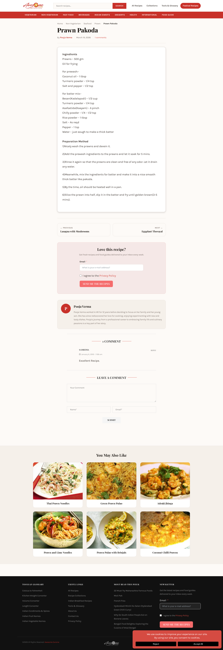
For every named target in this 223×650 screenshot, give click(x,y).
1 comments (100, 37)
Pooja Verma (66, 37)
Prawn (97, 23)
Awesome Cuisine (52, 642)
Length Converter (30, 606)
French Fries (119, 601)
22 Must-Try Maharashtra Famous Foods (133, 590)
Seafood (87, 23)
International (149, 15)
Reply (153, 350)
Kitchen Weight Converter (34, 595)
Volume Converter (30, 601)
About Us (72, 611)
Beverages (84, 15)
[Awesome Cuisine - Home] (36, 6)
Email (82, 261)
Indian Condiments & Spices (36, 611)
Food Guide (168, 15)
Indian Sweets (102, 15)
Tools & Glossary (170, 5)
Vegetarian (31, 15)
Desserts (120, 15)
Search (119, 6)
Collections (152, 5)
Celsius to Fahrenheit (32, 590)
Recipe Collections (77, 595)
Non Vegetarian (49, 15)
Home (60, 23)
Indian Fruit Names (31, 616)
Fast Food (68, 15)
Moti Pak (118, 595)
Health (133, 15)
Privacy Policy (107, 275)
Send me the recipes (96, 283)
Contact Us (73, 616)
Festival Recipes (190, 5)
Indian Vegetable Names (34, 621)
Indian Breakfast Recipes (80, 601)
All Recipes (137, 5)
